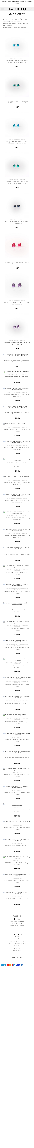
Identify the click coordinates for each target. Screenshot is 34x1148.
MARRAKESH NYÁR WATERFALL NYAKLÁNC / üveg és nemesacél (17, 810)
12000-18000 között (10, 551)
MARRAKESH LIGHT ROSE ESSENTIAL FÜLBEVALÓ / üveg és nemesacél (17, 262)
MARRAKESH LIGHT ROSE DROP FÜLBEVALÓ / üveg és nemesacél (17, 483)
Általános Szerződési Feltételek (17, 943)
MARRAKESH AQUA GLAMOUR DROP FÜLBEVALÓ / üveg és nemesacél (17, 412)
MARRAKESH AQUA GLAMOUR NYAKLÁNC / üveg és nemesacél (17, 775)
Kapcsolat (17, 939)
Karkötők (26, 551)
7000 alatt (11, 58)
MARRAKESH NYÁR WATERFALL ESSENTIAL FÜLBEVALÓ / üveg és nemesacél (17, 61)
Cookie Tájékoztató (17, 946)
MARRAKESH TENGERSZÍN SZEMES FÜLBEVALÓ (17, 377)
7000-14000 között (11, 374)
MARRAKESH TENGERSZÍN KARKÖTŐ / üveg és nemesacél (17, 703)
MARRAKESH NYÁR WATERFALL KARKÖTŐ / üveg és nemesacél (17, 573)
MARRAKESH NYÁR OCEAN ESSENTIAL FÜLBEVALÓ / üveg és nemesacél (17, 222)
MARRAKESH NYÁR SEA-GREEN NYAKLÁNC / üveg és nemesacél (17, 828)
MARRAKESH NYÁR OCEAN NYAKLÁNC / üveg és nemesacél (17, 863)
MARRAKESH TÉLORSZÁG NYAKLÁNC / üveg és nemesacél (17, 757)
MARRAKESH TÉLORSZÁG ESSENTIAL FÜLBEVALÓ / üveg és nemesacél (17, 302)
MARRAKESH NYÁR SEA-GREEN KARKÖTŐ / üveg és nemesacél (17, 629)
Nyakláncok (19, 737)
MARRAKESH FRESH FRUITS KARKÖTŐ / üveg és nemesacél (17, 685)
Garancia (17, 948)
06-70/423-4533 (18, 923)
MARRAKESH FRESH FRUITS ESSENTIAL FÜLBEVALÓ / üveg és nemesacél (17, 343)
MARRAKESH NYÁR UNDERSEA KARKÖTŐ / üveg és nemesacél (17, 610)
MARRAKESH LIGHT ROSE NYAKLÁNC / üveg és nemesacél (17, 845)
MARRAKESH (17, 14)
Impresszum (17, 950)
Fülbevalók (16, 58)
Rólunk (17, 936)
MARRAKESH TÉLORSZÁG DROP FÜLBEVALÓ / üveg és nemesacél (17, 395)
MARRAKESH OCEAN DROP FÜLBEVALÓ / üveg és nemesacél (17, 465)
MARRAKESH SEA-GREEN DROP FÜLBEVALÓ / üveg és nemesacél (17, 448)
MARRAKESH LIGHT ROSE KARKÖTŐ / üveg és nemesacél (17, 648)
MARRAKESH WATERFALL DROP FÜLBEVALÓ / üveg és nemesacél (17, 518)
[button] (2, 9)
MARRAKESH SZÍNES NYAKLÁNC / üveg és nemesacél (17, 898)
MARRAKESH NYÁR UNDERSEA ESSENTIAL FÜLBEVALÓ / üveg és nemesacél (17, 101)
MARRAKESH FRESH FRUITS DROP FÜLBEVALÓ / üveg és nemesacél (17, 500)
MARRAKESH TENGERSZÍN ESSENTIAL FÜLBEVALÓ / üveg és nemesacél (17, 360)
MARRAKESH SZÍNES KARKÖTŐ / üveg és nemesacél (17, 554)
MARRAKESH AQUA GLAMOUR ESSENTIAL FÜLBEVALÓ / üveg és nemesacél (17, 141)
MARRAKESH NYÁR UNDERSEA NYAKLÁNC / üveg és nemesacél (17, 793)
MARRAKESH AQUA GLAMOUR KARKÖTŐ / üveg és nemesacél (17, 592)
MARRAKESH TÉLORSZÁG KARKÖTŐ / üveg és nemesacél (17, 722)
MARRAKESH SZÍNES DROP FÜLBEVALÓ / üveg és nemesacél (17, 430)
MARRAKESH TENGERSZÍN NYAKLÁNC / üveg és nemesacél (17, 740)
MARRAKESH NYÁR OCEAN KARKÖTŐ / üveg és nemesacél (17, 666)
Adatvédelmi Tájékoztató (17, 941)
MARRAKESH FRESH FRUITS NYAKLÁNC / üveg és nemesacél (16, 881)
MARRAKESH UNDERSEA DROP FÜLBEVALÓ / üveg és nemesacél (17, 536)
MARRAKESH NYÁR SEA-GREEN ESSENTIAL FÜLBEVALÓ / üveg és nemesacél (17, 182)
